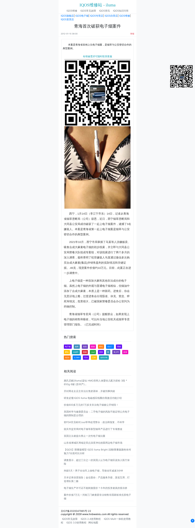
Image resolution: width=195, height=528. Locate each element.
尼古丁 (110, 346)
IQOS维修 (72, 10)
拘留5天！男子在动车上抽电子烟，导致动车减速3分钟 (93, 470)
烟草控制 (104, 357)
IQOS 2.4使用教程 (91, 518)
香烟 (119, 346)
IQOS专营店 (96, 15)
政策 (125, 352)
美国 (85, 346)
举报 (132, 34)
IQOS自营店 (111, 15)
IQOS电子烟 (82, 15)
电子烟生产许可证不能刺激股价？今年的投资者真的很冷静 (95, 487)
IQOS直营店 (67, 19)
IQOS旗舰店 (67, 15)
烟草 (77, 346)
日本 (94, 357)
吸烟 (93, 346)
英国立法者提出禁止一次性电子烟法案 (84, 435)
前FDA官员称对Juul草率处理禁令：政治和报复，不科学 (94, 422)
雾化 (67, 352)
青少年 (116, 352)
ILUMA (77, 357)
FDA (86, 357)
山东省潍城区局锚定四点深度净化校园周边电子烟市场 (93, 442)
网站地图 (93, 522)
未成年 (76, 352)
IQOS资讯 (104, 10)
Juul (93, 352)
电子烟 (68, 346)
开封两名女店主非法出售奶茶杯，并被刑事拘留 (89, 391)
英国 (101, 352)
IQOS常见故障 (88, 10)
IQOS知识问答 (121, 10)
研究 (101, 346)
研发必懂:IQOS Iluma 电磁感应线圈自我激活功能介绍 (93, 397)
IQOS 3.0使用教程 (76, 522)
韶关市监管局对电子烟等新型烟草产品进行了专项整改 (93, 429)
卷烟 (85, 352)
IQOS (67, 357)
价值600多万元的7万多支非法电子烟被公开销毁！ (91, 404)
